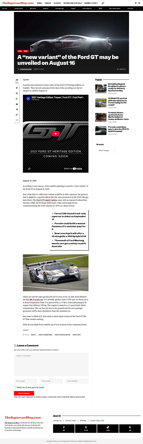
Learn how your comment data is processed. (66, 397)
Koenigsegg (59, 8)
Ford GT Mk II (77, 335)
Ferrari (4, 8)
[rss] (130, 428)
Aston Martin (87, 8)
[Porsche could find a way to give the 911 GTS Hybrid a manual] (100, 130)
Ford (20, 51)
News (26, 51)
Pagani (73, 8)
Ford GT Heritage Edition (62, 335)
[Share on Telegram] (16, 109)
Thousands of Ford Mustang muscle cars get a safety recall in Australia (69, 243)
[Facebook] (136, 3)
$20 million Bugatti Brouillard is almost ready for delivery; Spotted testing (117, 87)
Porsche (130, 8)
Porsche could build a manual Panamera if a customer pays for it (69, 226)
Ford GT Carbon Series (45, 335)
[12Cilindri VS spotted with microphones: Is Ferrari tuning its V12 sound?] (100, 103)
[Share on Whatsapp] (16, 98)
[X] (139, 3)
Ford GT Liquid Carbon (46, 200)
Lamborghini (18, 8)
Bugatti (45, 8)
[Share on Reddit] (16, 104)
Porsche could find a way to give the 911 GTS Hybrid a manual (118, 129)
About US (57, 416)
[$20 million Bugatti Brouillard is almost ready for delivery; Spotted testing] (100, 88)
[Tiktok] (108, 428)
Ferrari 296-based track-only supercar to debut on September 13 (69, 216)
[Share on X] (16, 93)
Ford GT (33, 335)
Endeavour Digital (76, 441)
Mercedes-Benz (114, 8)
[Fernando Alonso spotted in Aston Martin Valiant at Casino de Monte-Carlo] (100, 117)
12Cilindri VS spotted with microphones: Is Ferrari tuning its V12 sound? (117, 101)
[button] (103, 3)
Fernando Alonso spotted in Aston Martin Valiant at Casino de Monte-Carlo (118, 115)
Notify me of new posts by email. (30, 387)
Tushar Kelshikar (26, 69)
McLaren (33, 8)
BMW (100, 8)
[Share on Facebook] (16, 88)
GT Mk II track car (34, 300)
